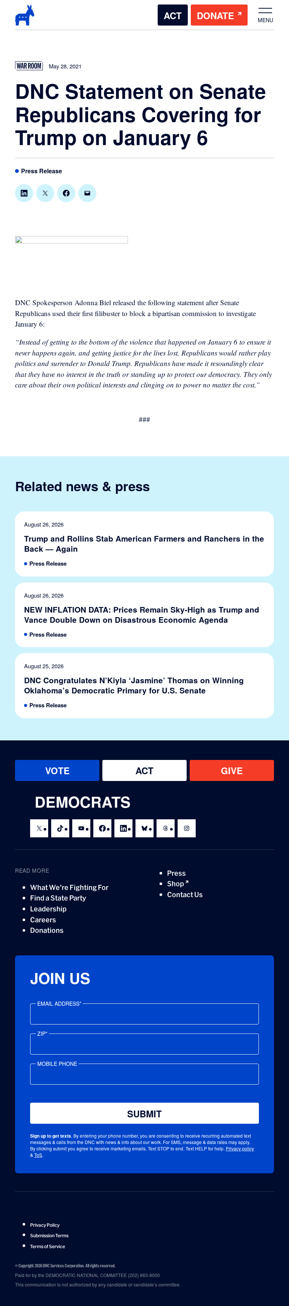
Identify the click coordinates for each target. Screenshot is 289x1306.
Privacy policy (240, 1148)
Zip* (42, 1033)
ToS (38, 1155)
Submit (144, 1113)
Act (173, 15)
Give (232, 770)
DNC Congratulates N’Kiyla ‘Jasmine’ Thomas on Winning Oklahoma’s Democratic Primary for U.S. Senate (134, 685)
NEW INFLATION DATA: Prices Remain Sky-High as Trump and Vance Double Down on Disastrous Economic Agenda (141, 615)
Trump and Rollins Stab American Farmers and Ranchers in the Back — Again (144, 544)
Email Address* (59, 1003)
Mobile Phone (57, 1063)
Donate (215, 15)
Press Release (41, 171)
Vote (57, 770)
